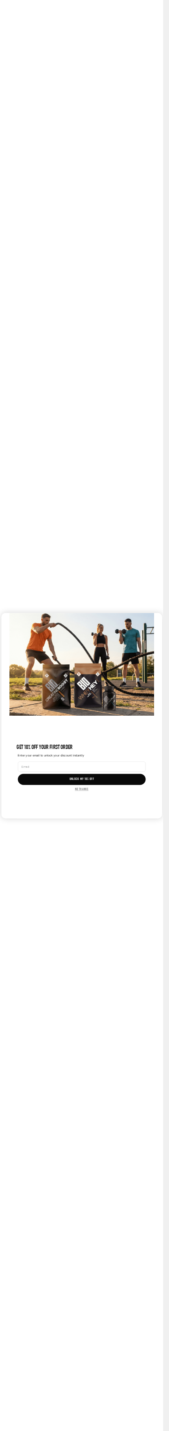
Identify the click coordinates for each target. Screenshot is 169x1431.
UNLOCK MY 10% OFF (81, 779)
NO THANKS (81, 789)
